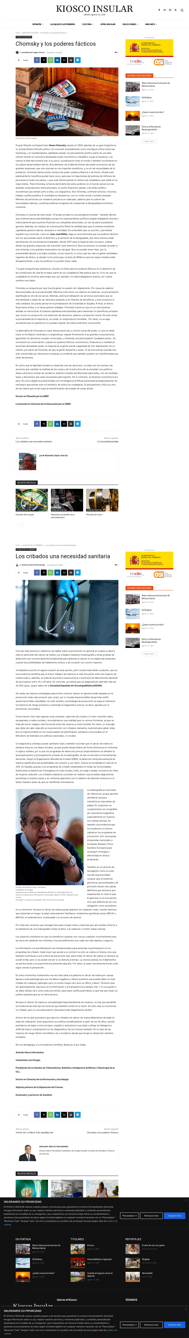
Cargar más (148, 141)
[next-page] (22, 525)
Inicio (18, 33)
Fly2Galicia (146, 97)
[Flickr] (165, 10)
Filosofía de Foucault (25, 514)
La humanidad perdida (107, 441)
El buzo (90, 1245)
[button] (181, 10)
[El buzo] (78, 1249)
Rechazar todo (151, 1324)
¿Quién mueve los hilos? (153, 112)
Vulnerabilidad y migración (99, 1259)
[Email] (64, 60)
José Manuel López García (33, 52)
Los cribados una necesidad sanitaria (34, 441)
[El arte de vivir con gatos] (133, 1249)
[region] (94, 1322)
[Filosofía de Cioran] (102, 500)
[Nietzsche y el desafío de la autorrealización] (67, 500)
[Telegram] (78, 60)
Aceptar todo (174, 1324)
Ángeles (146, 1259)
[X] (176, 10)
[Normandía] (133, 1277)
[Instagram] (170, 10)
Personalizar (128, 1324)
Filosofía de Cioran (94, 514)
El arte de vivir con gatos (153, 1245)
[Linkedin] (57, 60)
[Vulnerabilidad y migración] (78, 1263)
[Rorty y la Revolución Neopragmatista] (133, 130)
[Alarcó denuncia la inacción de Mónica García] (133, 87)
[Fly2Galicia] (133, 101)
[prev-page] (17, 525)
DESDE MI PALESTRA (30, 33)
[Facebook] (159, 10)
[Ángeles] (133, 1263)
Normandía (147, 1273)
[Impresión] (71, 60)
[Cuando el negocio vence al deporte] (78, 1277)
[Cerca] (186, 1309)
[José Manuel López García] (17, 52)
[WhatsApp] (50, 60)
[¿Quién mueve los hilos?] (133, 116)
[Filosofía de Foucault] (32, 500)
